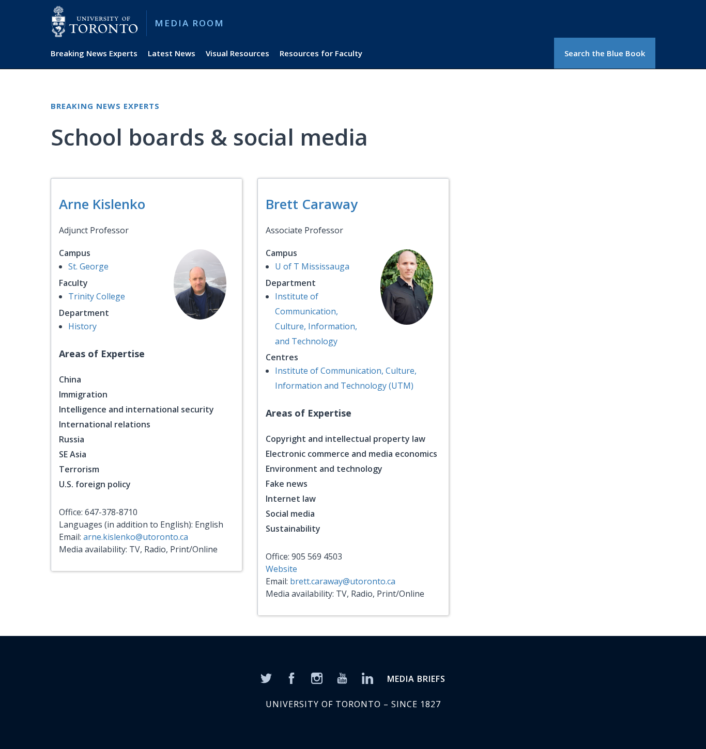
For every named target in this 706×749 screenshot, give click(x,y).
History (82, 326)
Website (281, 569)
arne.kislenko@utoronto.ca (135, 537)
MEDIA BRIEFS (416, 678)
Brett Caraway (312, 204)
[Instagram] (317, 677)
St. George (88, 266)
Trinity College (96, 296)
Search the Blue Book (604, 53)
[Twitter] (266, 677)
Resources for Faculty (321, 53)
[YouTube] (342, 677)
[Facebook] (291, 677)
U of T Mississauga (312, 266)
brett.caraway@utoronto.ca (342, 581)
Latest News (171, 53)
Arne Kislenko (102, 204)
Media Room (189, 23)
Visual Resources (237, 53)
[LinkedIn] (367, 677)
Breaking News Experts (94, 53)
